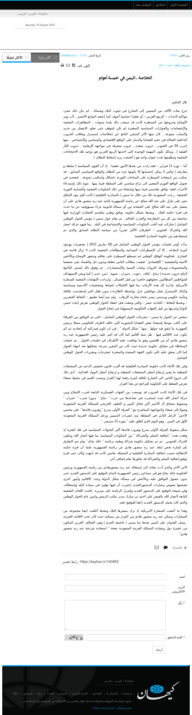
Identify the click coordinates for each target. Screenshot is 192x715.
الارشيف (27, 693)
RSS (15, 693)
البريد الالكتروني (178, 589)
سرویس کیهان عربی (178, 64)
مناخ (39, 693)
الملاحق (97, 693)
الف (79, 66)
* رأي (181, 603)
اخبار (161, 64)
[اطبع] (63, 65)
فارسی (22, 13)
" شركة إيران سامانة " (103, 707)
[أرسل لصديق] (68, 65)
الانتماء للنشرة (80, 693)
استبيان (63, 693)
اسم (182, 576)
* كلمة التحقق (176, 637)
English (43, 13)
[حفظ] (74, 65)
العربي (32, 13)
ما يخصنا (127, 693)
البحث (50, 693)
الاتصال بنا (112, 693)
